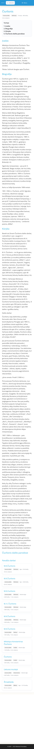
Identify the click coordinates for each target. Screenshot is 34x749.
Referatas (14, 15)
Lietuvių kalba (6, 15)
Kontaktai (23, 746)
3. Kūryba (7, 31)
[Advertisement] (12, 717)
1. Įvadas (7, 26)
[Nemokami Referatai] (3, 2)
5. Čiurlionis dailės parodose (14, 34)
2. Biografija (8, 29)
